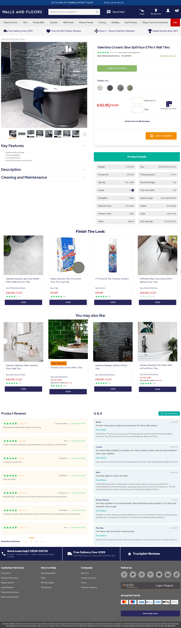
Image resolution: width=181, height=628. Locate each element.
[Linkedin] (167, 574)
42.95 (108, 105)
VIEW (23, 302)
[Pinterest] (150, 574)
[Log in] (168, 10)
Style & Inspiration (48, 573)
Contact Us (5, 573)
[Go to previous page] (26, 542)
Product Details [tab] (136, 156)
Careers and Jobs (88, 578)
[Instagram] (141, 574)
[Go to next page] (42, 542)
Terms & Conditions (89, 587)
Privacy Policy (68, 626)
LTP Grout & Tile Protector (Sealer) (112, 278)
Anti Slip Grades (47, 582)
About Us (85, 573)
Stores (83, 582)
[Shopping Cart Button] (177, 10)
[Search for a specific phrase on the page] (97, 11)
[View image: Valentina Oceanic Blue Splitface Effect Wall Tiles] (44, 85)
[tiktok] (176, 574)
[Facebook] (124, 574)
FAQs (43, 578)
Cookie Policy (82, 626)
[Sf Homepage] (22, 12)
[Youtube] (159, 574)
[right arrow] (84, 134)
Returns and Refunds (9, 597)
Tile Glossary (46, 587)
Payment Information (10, 592)
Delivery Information (9, 578)
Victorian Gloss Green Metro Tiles (66, 367)
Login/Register (7, 587)
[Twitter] (132, 574)
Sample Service (7, 582)
